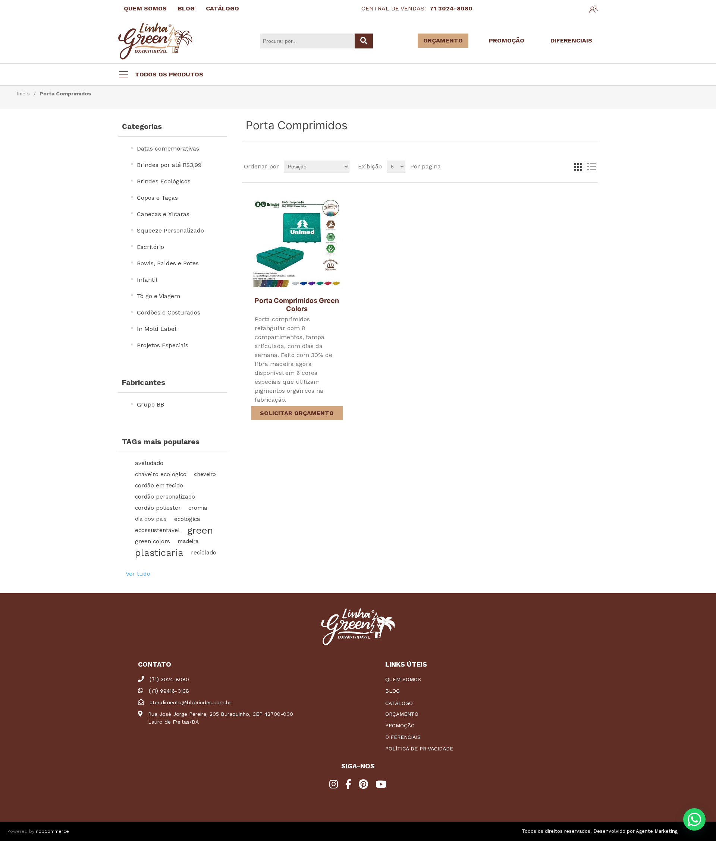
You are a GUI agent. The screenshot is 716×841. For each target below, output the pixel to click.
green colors (152, 541)
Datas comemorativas (168, 148)
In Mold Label (156, 328)
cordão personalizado (165, 496)
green (200, 530)
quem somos (403, 679)
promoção (400, 725)
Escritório (150, 246)
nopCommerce (52, 831)
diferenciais (403, 737)
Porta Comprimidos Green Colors (297, 305)
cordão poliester (158, 508)
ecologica (187, 519)
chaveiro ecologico (160, 474)
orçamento (401, 714)
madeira (188, 541)
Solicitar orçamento (297, 413)
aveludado (149, 463)
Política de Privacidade (419, 749)
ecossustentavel (157, 530)
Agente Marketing (657, 831)
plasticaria (159, 552)
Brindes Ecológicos (164, 181)
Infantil (147, 279)
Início (23, 94)
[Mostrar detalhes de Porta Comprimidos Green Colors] (297, 243)
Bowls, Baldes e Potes (168, 263)
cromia (197, 508)
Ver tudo (138, 573)
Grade (578, 167)
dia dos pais (151, 519)
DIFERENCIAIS (571, 40)
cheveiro (205, 474)
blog (392, 691)
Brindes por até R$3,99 (169, 164)
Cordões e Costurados (168, 312)
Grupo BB (150, 404)
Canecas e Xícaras (163, 214)
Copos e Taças (157, 197)
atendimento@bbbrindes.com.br (190, 702)
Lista (591, 167)
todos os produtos (169, 74)
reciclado (203, 552)
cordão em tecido (159, 485)
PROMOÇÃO (506, 40)
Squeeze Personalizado (170, 230)
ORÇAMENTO (443, 40)
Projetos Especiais (162, 345)
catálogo (399, 703)
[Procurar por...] (364, 41)
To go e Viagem (158, 296)
